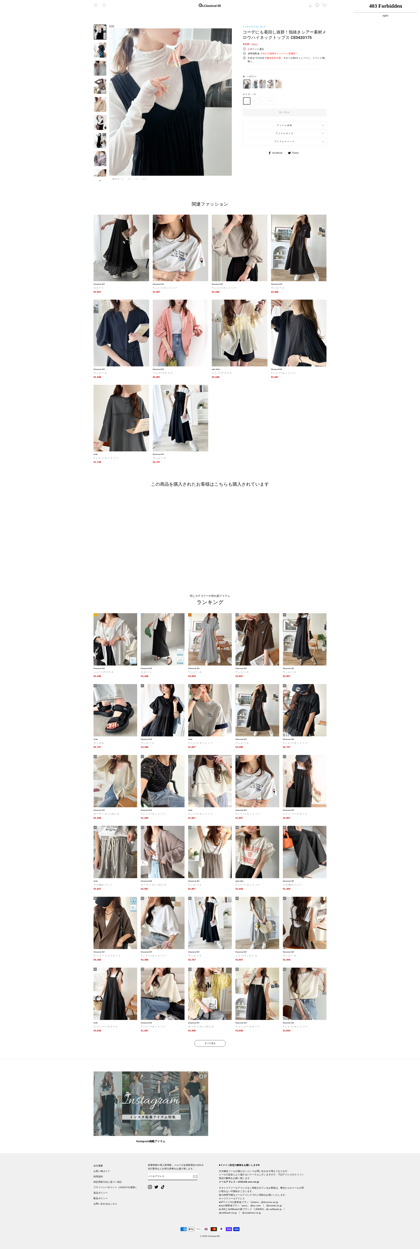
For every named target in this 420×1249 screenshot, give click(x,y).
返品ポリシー (101, 1193)
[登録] (195, 1176)
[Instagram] (150, 1187)
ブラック (254, 84)
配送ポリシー (101, 1198)
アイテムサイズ (285, 133)
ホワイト (246, 84)
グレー (262, 84)
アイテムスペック (284, 141)
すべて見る (210, 1043)
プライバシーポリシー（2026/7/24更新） (116, 1187)
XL (271, 101)
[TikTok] (163, 1187)
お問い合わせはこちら (105, 1204)
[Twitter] (156, 1187)
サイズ (249, 94)
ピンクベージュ (278, 84)
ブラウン (270, 84)
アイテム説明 (284, 125)
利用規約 (98, 1176)
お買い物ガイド (102, 1171)
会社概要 (98, 1165)
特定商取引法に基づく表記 (108, 1182)
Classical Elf (254, 27)
